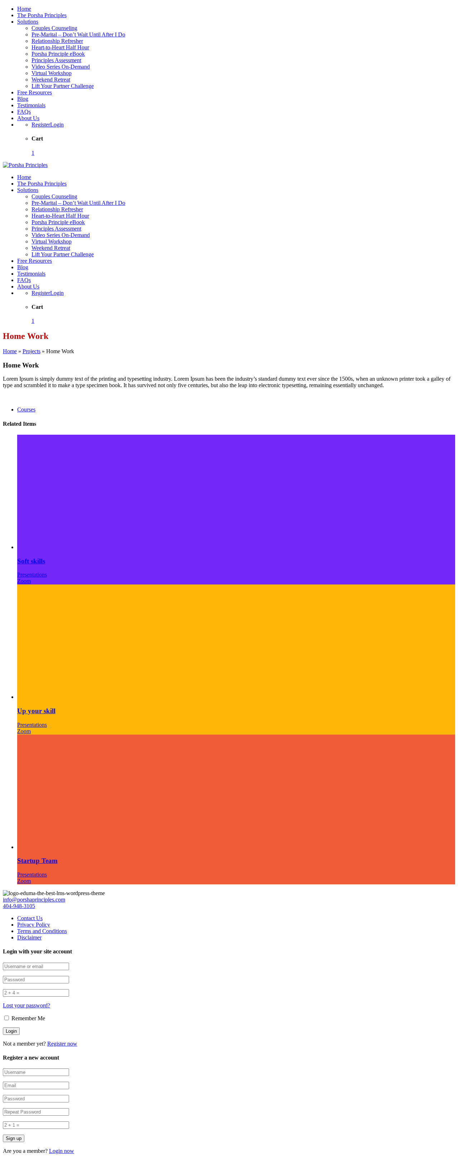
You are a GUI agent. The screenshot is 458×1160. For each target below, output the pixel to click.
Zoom (24, 581)
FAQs (24, 112)
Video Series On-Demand (60, 67)
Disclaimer (29, 937)
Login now (61, 1151)
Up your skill (36, 711)
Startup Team (37, 860)
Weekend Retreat (50, 79)
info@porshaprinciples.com (34, 900)
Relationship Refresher (57, 41)
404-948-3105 (19, 906)
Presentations (32, 575)
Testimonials (31, 105)
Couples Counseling (54, 28)
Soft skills (31, 561)
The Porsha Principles (42, 15)
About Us (28, 118)
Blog (22, 99)
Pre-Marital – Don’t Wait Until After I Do (78, 34)
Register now (62, 1044)
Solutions (27, 22)
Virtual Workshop (51, 73)
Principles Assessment (56, 60)
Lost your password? (26, 1005)
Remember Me (27, 1018)
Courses (26, 409)
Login (57, 125)
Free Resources (34, 92)
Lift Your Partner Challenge (62, 86)
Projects (31, 351)
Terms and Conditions (42, 931)
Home (24, 9)
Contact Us (30, 918)
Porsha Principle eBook (58, 54)
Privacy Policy (33, 925)
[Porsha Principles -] (25, 165)
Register (40, 125)
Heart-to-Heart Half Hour (60, 47)
